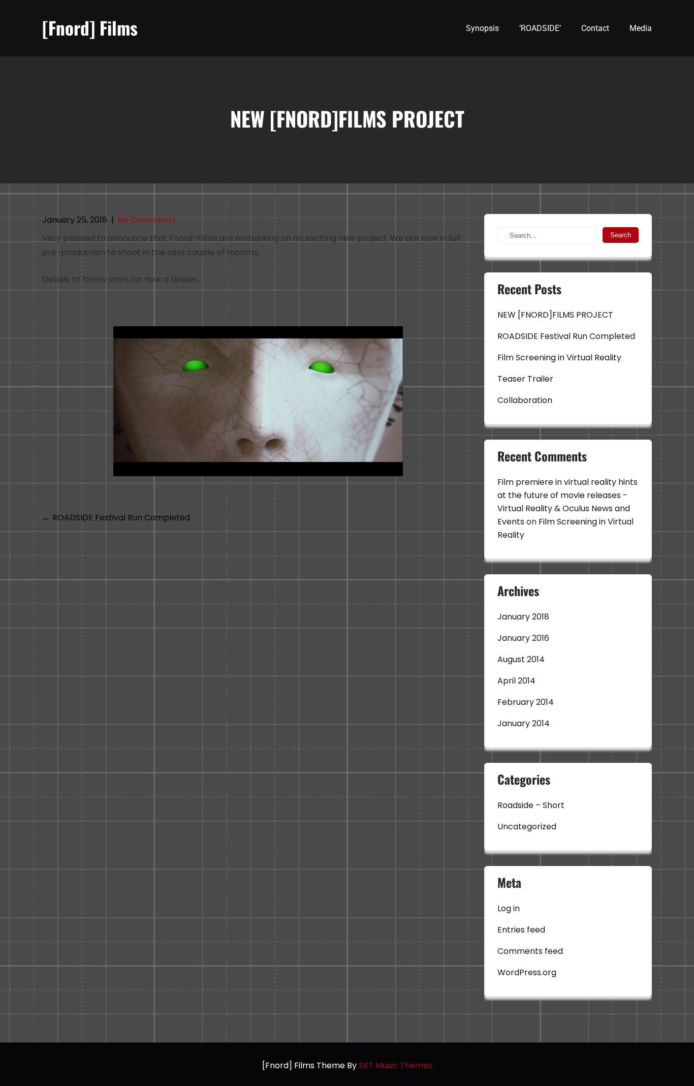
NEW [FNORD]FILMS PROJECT (555, 315)
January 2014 (523, 723)
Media (640, 28)
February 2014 (525, 702)
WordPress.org (526, 972)
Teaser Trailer (525, 379)
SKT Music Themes (395, 1065)
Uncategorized (526, 826)
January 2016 (523, 638)
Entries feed (521, 930)
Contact (595, 28)
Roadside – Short (530, 805)
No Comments (147, 220)
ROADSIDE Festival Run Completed (116, 517)
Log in (508, 908)
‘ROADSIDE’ (540, 28)
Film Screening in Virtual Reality (559, 357)
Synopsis (482, 28)
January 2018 (523, 617)
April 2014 (516, 681)
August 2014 (521, 659)
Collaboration (524, 400)
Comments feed (530, 951)
